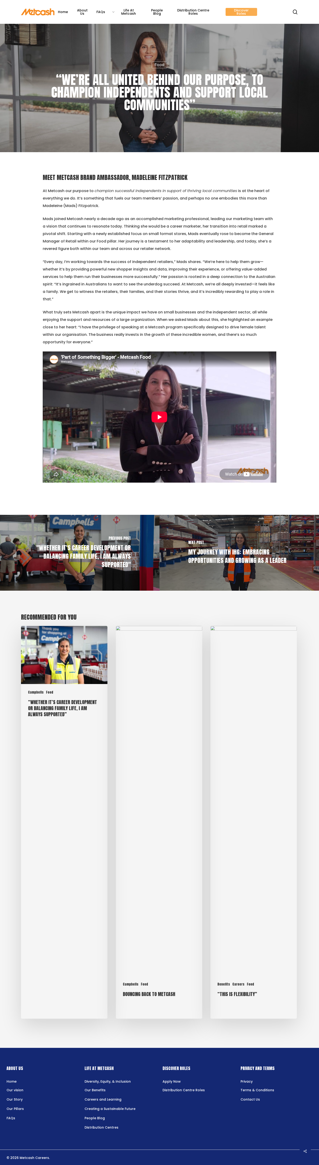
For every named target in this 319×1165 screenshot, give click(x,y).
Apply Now (172, 1081)
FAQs (11, 1118)
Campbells (36, 692)
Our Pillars (15, 1108)
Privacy (247, 1081)
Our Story (15, 1099)
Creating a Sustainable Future (110, 1108)
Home (12, 1081)
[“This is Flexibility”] (253, 822)
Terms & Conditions (257, 1090)
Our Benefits (95, 1090)
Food (159, 65)
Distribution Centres (101, 1127)
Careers (238, 984)
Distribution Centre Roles (184, 1090)
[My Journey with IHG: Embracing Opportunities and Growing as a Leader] (239, 553)
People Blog (95, 1118)
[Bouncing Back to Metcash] (159, 822)
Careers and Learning (103, 1099)
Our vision (15, 1090)
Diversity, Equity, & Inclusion (108, 1081)
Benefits (223, 984)
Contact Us (250, 1099)
